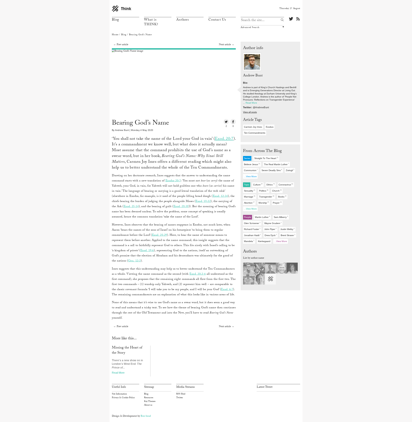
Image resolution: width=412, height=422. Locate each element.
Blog (115, 20)
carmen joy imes (253, 127)
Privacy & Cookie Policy (123, 398)
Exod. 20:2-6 (197, 274)
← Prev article (120, 45)
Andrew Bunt (122, 130)
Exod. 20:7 (224, 139)
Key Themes (149, 402)
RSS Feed (180, 394)
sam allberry (281, 217)
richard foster (252, 229)
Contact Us (217, 20)
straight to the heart (266, 158)
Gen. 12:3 (134, 261)
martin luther (262, 217)
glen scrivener (252, 223)
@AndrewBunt (261, 107)
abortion (249, 202)
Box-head (146, 416)
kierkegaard (264, 241)
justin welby (287, 229)
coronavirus (286, 184)
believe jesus (252, 164)
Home (115, 35)
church (277, 190)
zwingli (290, 170)
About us (148, 405)
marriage (249, 196)
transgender (266, 196)
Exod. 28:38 (181, 206)
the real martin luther (276, 164)
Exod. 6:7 (227, 289)
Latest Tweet (264, 387)
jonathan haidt (252, 235)
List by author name (253, 258)
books (282, 196)
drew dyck (271, 235)
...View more (250, 176)
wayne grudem (272, 223)
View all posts (250, 112)
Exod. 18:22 (203, 201)
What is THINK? (151, 22)
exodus (269, 127)
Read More (118, 372)
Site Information (119, 394)
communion (251, 170)
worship (263, 202)
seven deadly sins (272, 170)
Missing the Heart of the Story (127, 350)
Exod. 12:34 (220, 196)
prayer (277, 202)
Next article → (226, 45)
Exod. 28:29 (159, 235)
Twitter (179, 398)
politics (263, 190)
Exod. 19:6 (147, 250)
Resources (148, 398)
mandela (249, 241)
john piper (270, 229)
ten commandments (254, 133)
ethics (271, 184)
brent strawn (288, 235)
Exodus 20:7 (173, 181)
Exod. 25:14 (131, 206)
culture (258, 184)
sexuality (249, 190)
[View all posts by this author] (252, 62)
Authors (182, 20)
